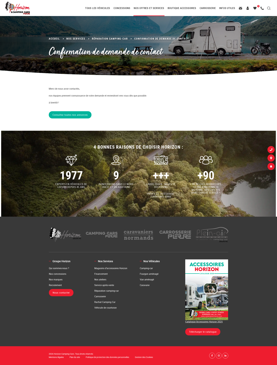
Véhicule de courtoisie (105, 307)
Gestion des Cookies (144, 357)
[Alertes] (271, 167)
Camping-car (146, 268)
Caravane (144, 285)
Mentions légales (56, 357)
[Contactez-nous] (241, 8)
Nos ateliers (100, 279)
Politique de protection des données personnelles (107, 357)
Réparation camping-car (106, 290)
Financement (101, 273)
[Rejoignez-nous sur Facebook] (212, 356)
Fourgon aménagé (149, 273)
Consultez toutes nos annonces (70, 114)
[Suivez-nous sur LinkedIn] (225, 356)
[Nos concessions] (271, 158)
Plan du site (75, 357)
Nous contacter (61, 292)
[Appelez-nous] (262, 8)
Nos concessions (57, 273)
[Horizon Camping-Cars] (17, 8)
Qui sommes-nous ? (59, 268)
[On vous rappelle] (271, 150)
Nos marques (55, 279)
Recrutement (55, 285)
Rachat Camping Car (104, 302)
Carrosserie (100, 296)
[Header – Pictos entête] (248, 8)
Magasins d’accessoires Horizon (110, 268)
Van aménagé (147, 279)
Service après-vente (104, 285)
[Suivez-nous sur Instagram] (219, 356)
